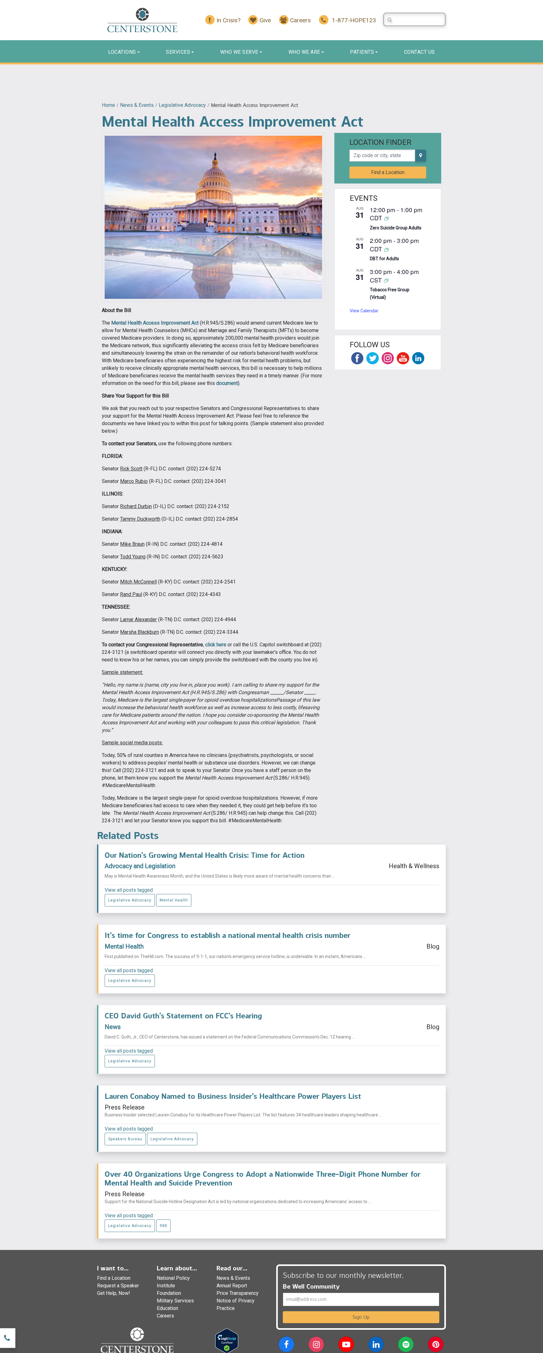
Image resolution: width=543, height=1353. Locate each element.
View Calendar (364, 310)
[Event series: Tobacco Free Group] (386, 280)
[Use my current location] (420, 156)
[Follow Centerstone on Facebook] (357, 358)
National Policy (173, 1278)
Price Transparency (238, 1293)
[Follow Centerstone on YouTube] (403, 358)
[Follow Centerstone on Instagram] (387, 358)
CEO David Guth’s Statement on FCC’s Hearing (183, 1015)
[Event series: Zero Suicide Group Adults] (386, 218)
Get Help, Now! (113, 1293)
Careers (165, 1316)
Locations (122, 52)
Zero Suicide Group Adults (395, 227)
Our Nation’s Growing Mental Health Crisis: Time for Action (204, 855)
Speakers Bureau (125, 1139)
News (113, 1027)
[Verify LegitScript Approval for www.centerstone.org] (226, 1341)
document (227, 383)
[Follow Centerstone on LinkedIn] (418, 358)
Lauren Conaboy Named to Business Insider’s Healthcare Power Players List (233, 1096)
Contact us (419, 52)
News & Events (137, 105)
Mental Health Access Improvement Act (155, 323)
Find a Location (387, 172)
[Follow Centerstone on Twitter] (372, 358)
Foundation (169, 1293)
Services (178, 52)
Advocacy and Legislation (140, 866)
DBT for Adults (384, 258)
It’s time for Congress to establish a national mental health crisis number (227, 935)
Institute (166, 1286)
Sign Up (361, 1317)
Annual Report (232, 1286)
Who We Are (304, 52)
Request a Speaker (118, 1286)
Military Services (175, 1301)
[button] (286, 1346)
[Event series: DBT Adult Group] (386, 249)
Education (167, 1308)
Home (108, 105)
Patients (362, 52)
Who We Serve (239, 52)
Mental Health (174, 900)
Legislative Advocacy (182, 105)
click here (215, 645)
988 (163, 1226)
